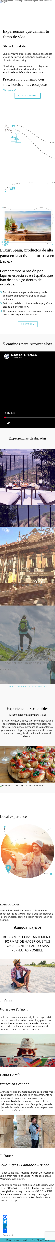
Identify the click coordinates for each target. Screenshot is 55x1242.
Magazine (35, 0)
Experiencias (25, 0)
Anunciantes (45, 0)
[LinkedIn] (27, 1226)
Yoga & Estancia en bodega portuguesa (27, 507)
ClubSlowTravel (12, 0)
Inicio (2, 0)
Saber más (5, 513)
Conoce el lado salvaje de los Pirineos (27, 663)
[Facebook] (27, 1217)
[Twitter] (27, 1221)
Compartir (8, 1235)
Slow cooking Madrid (27, 585)
